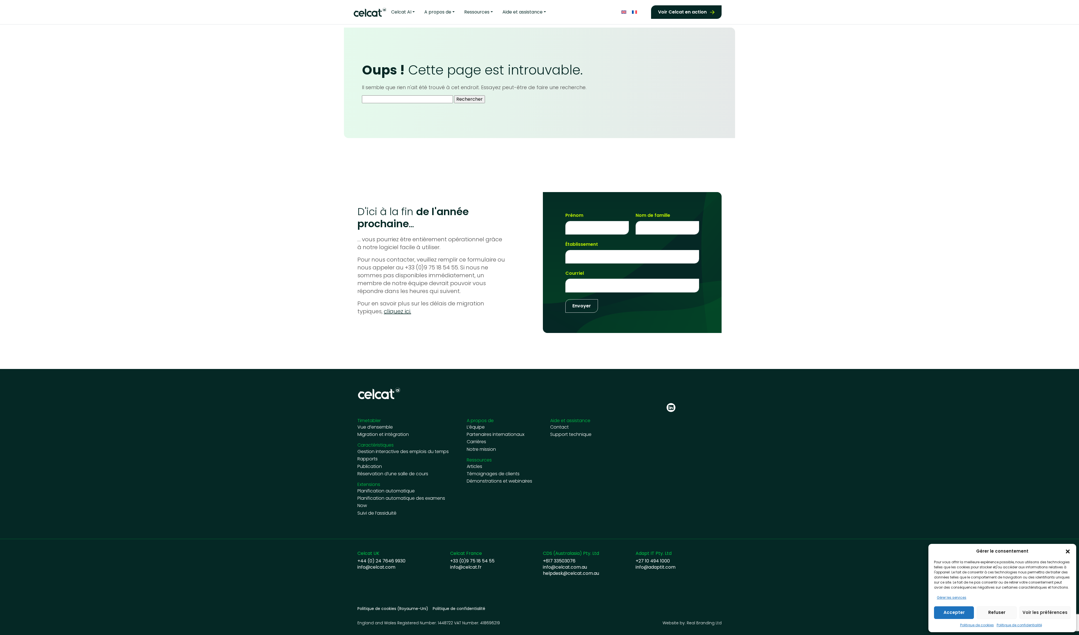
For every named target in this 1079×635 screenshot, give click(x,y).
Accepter (954, 612)
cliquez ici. (397, 311)
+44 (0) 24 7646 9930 (381, 561)
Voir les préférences (1045, 612)
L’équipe (476, 427)
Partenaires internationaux (495, 434)
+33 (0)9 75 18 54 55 (472, 561)
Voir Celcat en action (682, 12)
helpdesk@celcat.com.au (571, 573)
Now (362, 506)
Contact (559, 427)
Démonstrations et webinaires (499, 481)
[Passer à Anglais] (623, 12)
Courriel (574, 273)
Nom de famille (653, 215)
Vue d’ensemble (375, 427)
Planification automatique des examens (401, 498)
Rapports (367, 459)
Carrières (476, 442)
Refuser (996, 612)
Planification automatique (386, 491)
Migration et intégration (383, 434)
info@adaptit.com (655, 567)
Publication (369, 466)
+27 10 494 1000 (653, 561)
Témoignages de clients (493, 474)
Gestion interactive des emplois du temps (403, 452)
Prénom (574, 215)
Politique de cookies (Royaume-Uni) (392, 608)
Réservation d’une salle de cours (392, 474)
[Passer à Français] (634, 12)
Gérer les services (951, 597)
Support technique (570, 434)
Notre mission (481, 449)
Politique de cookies (977, 625)
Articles (474, 466)
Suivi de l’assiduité (376, 513)
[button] (1068, 551)
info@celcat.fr (466, 567)
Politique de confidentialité (1019, 625)
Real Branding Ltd (704, 623)
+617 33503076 (559, 561)
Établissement (581, 244)
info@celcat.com (376, 567)
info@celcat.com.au (565, 567)
